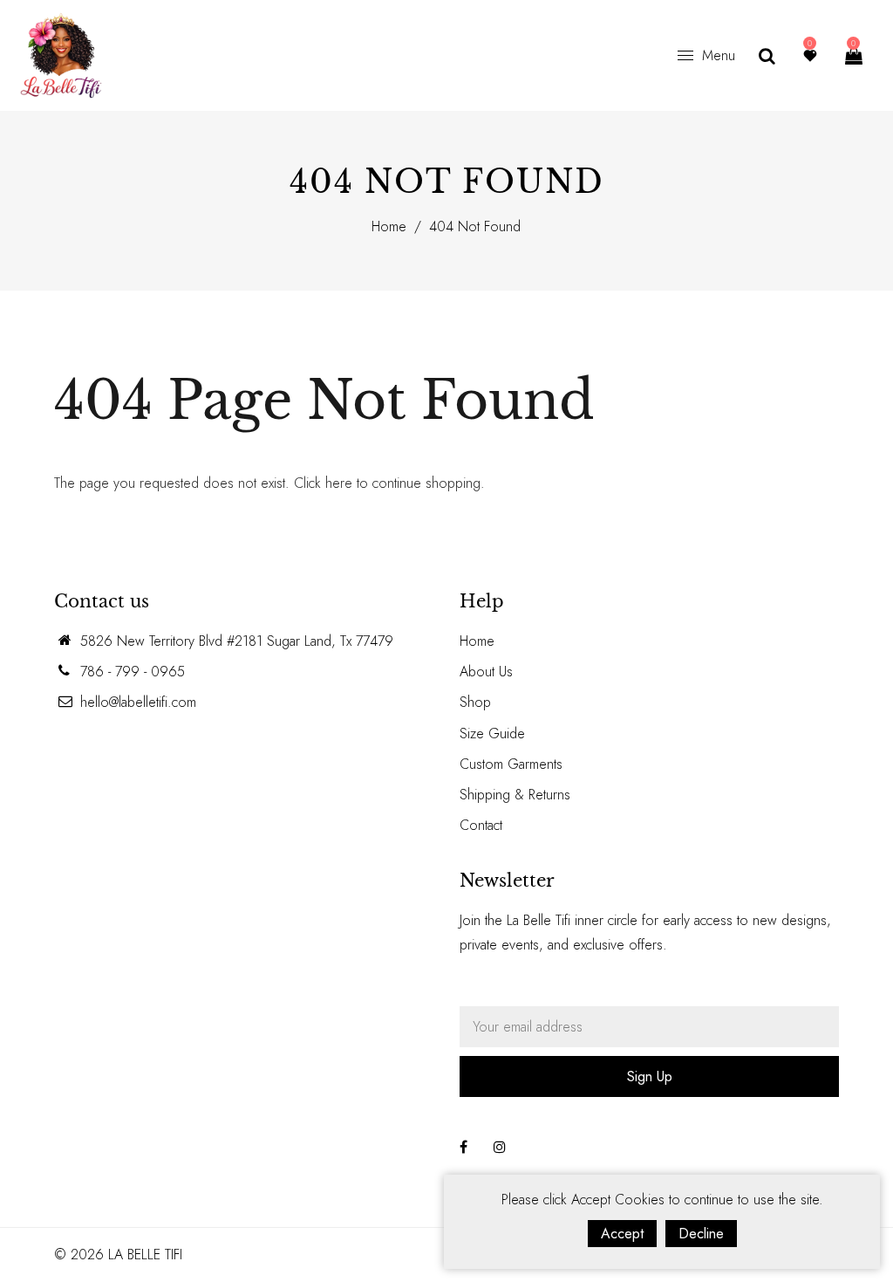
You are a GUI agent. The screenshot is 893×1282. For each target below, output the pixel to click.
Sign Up (649, 1076)
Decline (701, 1234)
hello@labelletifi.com (138, 702)
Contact (481, 825)
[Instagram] (500, 1147)
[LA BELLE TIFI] (61, 54)
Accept (622, 1234)
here (338, 483)
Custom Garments (511, 764)
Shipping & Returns (515, 795)
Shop (475, 702)
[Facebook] (463, 1147)
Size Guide (492, 733)
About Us (486, 672)
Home (389, 226)
